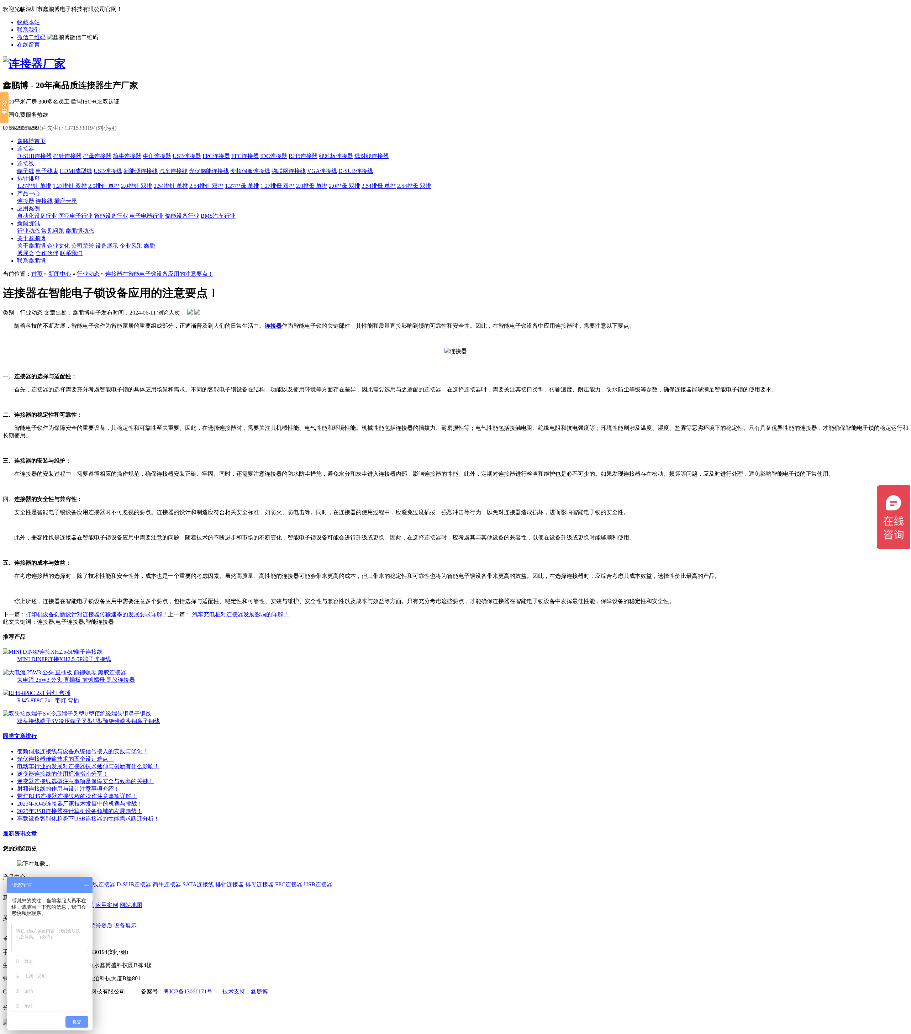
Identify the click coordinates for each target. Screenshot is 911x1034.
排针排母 (28, 178)
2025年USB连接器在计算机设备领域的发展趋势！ (79, 811)
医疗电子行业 (75, 216)
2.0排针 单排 (104, 186)
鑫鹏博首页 (31, 141)
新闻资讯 (28, 223)
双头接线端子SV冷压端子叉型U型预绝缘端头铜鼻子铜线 (88, 721)
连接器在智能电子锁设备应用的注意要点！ (159, 274)
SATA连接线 (198, 884)
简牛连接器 (127, 156)
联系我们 (28, 30)
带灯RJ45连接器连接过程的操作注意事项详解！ (77, 796)
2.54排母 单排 (379, 186)
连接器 (25, 149)
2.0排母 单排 (311, 186)
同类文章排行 (20, 736)
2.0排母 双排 (344, 186)
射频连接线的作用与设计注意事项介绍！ (68, 789)
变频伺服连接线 (250, 171)
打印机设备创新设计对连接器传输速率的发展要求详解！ (97, 614)
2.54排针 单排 (171, 186)
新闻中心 (59, 274)
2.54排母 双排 (414, 186)
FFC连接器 (245, 156)
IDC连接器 (273, 156)
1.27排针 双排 (70, 186)
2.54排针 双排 (206, 186)
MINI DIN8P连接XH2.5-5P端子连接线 (64, 659)
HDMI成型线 (76, 171)
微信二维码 (31, 37)
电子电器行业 (147, 216)
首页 (37, 274)
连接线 (25, 163)
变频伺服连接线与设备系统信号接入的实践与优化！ (82, 751)
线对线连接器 (371, 156)
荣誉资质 (101, 926)
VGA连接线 (322, 171)
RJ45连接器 (303, 156)
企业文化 (58, 246)
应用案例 (28, 208)
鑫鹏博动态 (79, 231)
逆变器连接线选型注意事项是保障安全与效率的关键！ (85, 781)
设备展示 (106, 246)
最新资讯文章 (20, 833)
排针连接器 (67, 156)
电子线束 (47, 171)
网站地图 (131, 905)
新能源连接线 (140, 171)
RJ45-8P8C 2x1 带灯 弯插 (48, 700)
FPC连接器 (216, 156)
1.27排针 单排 (34, 186)
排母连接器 (97, 156)
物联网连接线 (289, 171)
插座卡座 (65, 201)
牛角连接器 (157, 156)
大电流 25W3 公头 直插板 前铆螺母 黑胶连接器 (76, 680)
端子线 (25, 171)
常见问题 (52, 231)
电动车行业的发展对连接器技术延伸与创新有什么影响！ (88, 766)
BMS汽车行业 (218, 216)
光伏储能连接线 (209, 171)
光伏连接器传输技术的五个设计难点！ (65, 759)
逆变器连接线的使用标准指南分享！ (62, 774)
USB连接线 (108, 171)
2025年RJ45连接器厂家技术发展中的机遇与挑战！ (80, 804)
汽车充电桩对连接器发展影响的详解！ (240, 614)
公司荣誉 (82, 246)
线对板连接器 (336, 156)
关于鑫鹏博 (31, 238)
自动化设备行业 (37, 216)
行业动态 (28, 231)
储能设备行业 (182, 216)
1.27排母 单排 (242, 186)
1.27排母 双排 (277, 186)
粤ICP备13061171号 (188, 991)
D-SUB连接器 (34, 156)
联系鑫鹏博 (31, 261)
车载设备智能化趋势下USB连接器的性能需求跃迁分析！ (88, 819)
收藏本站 (28, 22)
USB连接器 (187, 156)
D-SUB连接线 (355, 171)
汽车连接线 (173, 171)
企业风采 (131, 246)
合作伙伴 (47, 253)
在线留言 (28, 45)
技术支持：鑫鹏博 (245, 991)
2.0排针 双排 (136, 186)
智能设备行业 (111, 216)
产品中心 (28, 193)
